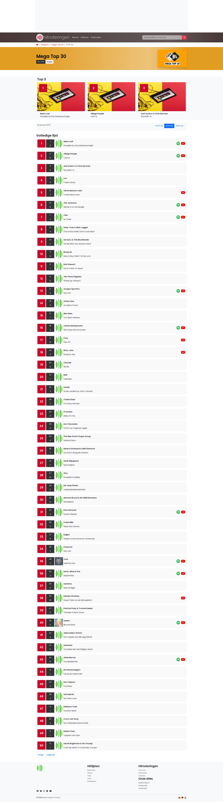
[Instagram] (44, 791)
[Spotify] (178, 144)
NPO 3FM (40, 62)
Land (89, 778)
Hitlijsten (85, 37)
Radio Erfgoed (48, 797)
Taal (89, 776)
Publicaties (96, 37)
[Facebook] (37, 791)
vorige (40, 754)
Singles (49, 62)
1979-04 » (180, 125)
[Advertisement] (104, 16)
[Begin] (37, 44)
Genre (89, 773)
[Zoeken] (184, 37)
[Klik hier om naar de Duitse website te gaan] (182, 798)
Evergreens (91, 781)
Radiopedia (142, 785)
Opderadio (142, 788)
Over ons (142, 770)
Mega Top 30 (57, 44)
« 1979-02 (158, 125)
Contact (141, 776)
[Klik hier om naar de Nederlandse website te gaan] (185, 798)
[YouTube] (183, 144)
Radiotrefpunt (144, 783)
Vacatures (142, 773)
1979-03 (169, 125)
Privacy (57, 797)
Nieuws (75, 37)
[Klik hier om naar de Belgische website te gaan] (180, 798)
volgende (50, 754)
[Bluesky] (40, 791)
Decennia (91, 770)
